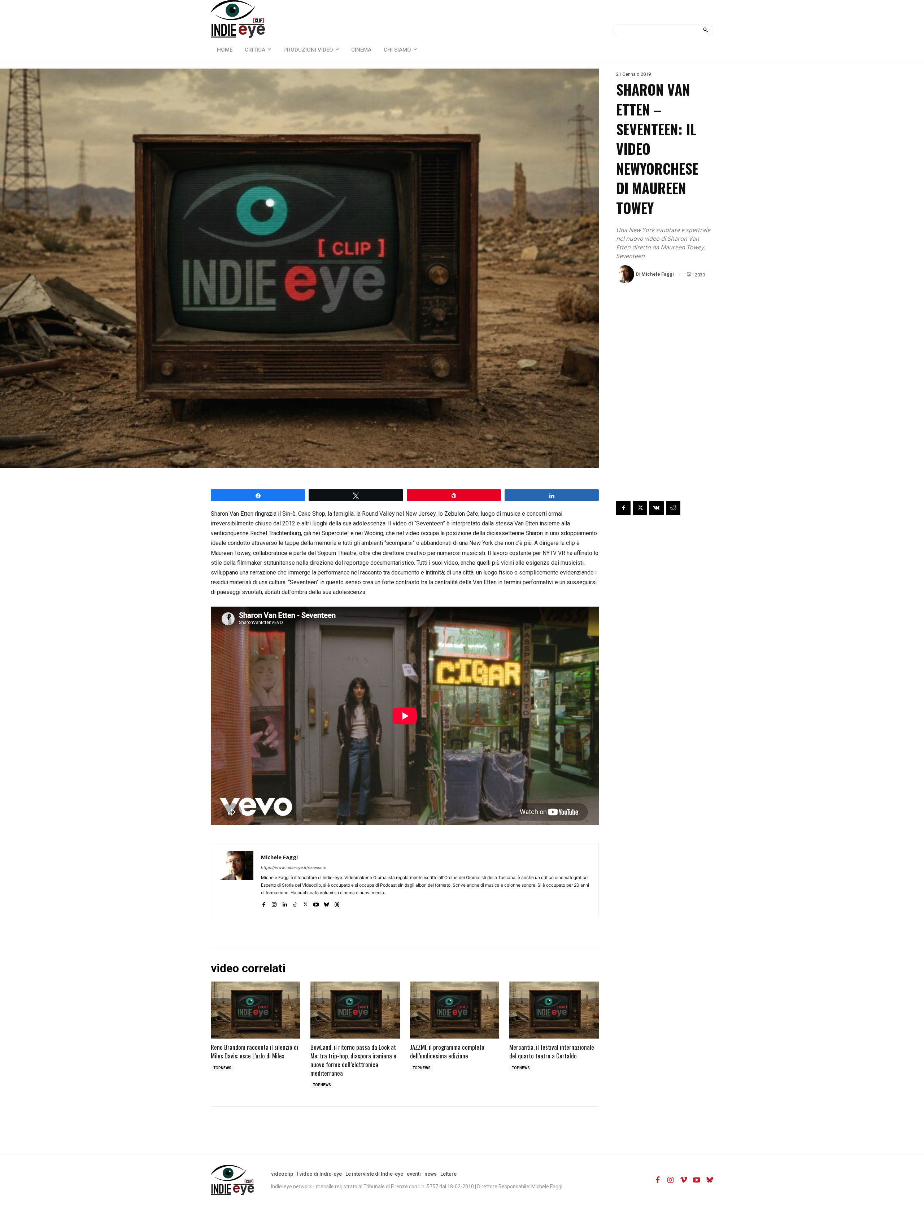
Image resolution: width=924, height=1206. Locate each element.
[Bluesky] (326, 903)
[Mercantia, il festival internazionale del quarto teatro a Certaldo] (554, 1010)
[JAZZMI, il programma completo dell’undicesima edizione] (455, 1010)
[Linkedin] (284, 903)
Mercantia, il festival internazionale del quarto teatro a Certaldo (551, 1051)
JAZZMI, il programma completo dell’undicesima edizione (447, 1051)
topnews (222, 1068)
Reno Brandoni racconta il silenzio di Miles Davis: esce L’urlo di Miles (254, 1051)
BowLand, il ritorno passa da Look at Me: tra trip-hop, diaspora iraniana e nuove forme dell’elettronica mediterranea (353, 1060)
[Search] (705, 30)
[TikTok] (295, 903)
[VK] (656, 508)
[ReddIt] (673, 508)
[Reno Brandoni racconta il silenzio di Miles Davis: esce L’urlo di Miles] (255, 1010)
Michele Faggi (657, 274)
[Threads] (337, 903)
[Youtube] (316, 903)
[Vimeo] (683, 1180)
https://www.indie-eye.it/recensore (293, 867)
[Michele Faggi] (626, 274)
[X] (305, 903)
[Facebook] (263, 903)
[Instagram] (274, 903)
